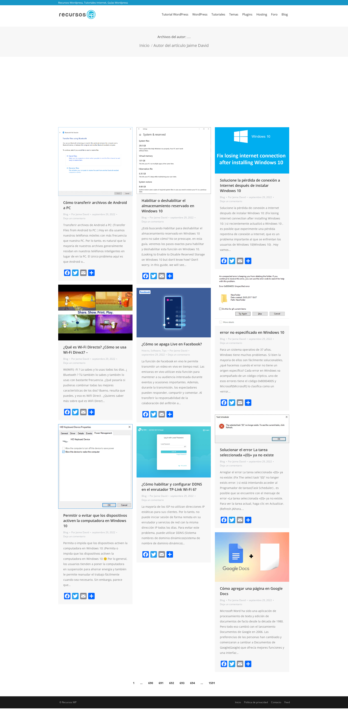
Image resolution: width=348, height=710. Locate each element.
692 (171, 683)
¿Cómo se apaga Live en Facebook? (172, 344)
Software (156, 350)
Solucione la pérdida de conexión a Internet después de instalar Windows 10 (250, 185)
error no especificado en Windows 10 (252, 332)
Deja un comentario (74, 218)
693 (182, 683)
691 (161, 683)
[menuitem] (175, 14)
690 (150, 683)
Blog (65, 214)
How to (145, 350)
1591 (212, 683)
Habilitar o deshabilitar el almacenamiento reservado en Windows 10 (168, 205)
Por (80, 214)
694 (192, 683)
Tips (164, 350)
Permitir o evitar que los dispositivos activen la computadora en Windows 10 (95, 520)
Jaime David (189, 37)
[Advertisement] (174, 87)
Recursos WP (69, 702)
